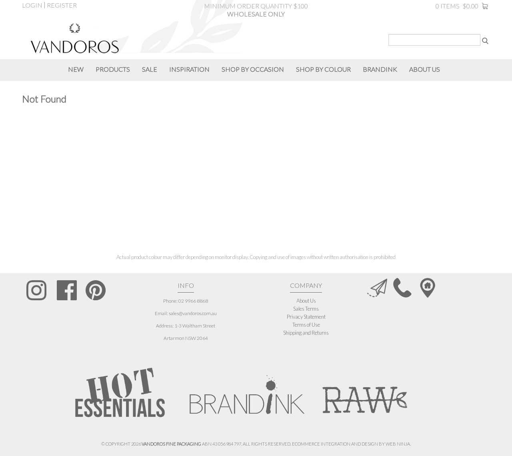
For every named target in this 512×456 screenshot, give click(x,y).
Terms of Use (306, 324)
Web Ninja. (398, 443)
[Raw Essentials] (364, 390)
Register (62, 5)
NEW (76, 69)
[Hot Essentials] (120, 392)
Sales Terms (306, 308)
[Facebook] (67, 290)
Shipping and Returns (306, 332)
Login (32, 5)
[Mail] (377, 287)
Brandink (380, 69)
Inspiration (189, 69)
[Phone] (402, 287)
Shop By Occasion (253, 69)
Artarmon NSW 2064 (186, 338)
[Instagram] (36, 290)
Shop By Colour (323, 69)
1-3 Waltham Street (194, 326)
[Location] (428, 287)
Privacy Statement (306, 316)
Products (113, 69)
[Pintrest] (95, 290)
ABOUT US (424, 69)
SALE (149, 69)
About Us (306, 300)
